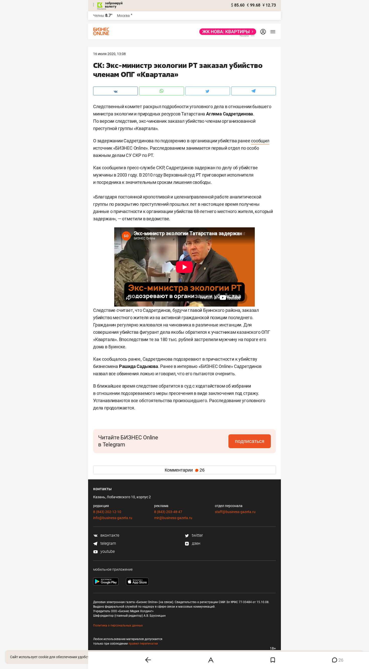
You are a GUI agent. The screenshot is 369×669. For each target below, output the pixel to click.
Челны (98, 16)
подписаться (249, 441)
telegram (107, 543)
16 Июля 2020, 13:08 (109, 54)
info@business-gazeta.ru (112, 518)
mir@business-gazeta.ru (173, 518)
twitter (197, 535)
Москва (123, 16)
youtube (107, 551)
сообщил (260, 140)
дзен (195, 543)
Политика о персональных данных (118, 625)
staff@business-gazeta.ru (235, 512)
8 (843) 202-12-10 (107, 512)
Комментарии (185, 470)
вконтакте (109, 535)
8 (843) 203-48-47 (168, 512)
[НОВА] (226, 31)
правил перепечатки (143, 643)
